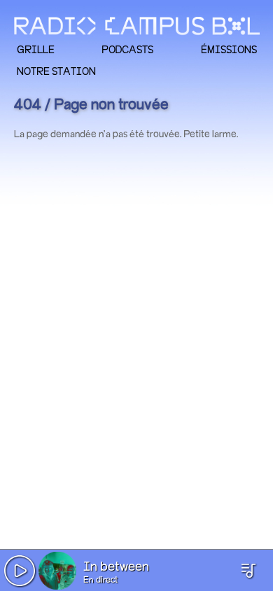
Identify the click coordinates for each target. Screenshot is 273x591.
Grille (36, 49)
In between (116, 567)
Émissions (229, 49)
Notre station (56, 71)
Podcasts (127, 49)
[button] (19, 571)
